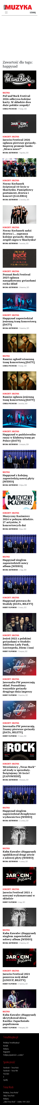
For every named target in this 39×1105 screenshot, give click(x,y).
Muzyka (6, 92)
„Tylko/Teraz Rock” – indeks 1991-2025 (16, 1101)
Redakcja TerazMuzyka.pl (11, 1042)
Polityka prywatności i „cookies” (13, 1054)
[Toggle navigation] (6, 12)
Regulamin (6, 1051)
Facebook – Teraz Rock (10, 1067)
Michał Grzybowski (10, 153)
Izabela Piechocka (10, 109)
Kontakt (5, 1045)
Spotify (5, 1079)
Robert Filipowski (10, 607)
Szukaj (33, 12)
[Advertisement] (19, 38)
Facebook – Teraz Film (10, 1070)
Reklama (6, 1048)
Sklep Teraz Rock (8, 1095)
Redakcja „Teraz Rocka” (11, 1092)
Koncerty (7, 136)
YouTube (6, 1073)
